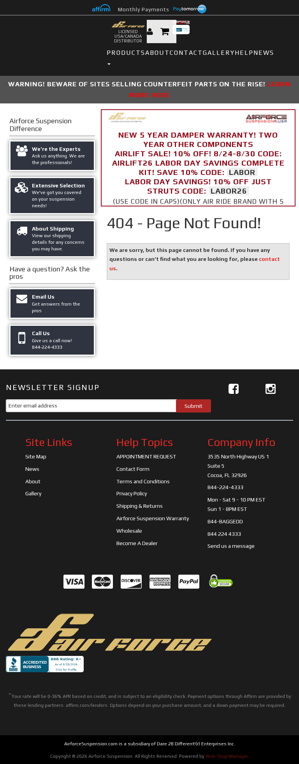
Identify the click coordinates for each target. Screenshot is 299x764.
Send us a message (231, 546)
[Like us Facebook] (234, 389)
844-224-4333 (225, 487)
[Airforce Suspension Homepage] (109, 632)
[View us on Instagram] (271, 389)
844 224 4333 (224, 534)
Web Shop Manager (227, 756)
